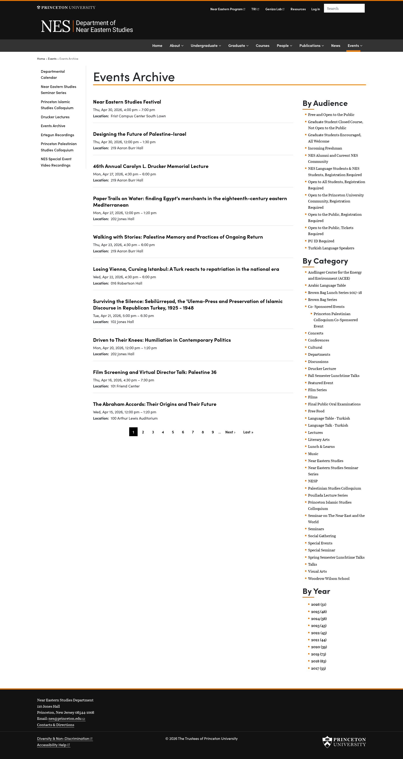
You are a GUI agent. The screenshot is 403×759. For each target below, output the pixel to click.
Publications (309, 45)
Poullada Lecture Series (328, 495)
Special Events (320, 543)
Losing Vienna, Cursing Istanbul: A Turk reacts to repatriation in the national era (186, 268)
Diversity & (63, 738)
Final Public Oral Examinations (334, 404)
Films (312, 397)
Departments (319, 354)
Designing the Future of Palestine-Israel (139, 133)
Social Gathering (322, 535)
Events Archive (53, 125)
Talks (312, 564)
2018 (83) (318, 661)
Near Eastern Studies (325, 460)
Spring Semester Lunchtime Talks (336, 557)
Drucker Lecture (322, 368)
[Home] (86, 28)
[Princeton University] (66, 8)
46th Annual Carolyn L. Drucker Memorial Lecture (150, 165)
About (175, 45)
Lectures (315, 432)
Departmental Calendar (53, 74)
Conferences (318, 340)
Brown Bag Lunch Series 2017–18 (335, 292)
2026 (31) (318, 604)
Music (313, 453)
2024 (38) (319, 618)
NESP (313, 481)
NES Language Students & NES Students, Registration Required (335, 171)
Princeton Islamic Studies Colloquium (57, 104)
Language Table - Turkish (329, 418)
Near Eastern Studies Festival (127, 101)
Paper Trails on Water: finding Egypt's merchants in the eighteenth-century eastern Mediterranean (190, 201)
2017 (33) (318, 668)
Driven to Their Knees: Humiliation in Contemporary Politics (162, 339)
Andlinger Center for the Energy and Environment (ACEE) (335, 275)
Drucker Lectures (55, 116)
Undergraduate (204, 45)
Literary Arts (319, 439)
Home (157, 45)
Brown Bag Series (322, 299)
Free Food (316, 411)
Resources (298, 9)
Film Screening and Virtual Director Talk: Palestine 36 (155, 371)
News (335, 45)
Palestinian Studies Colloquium (334, 488)
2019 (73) (318, 654)
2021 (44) (319, 639)
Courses (262, 45)
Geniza (273, 9)
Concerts (315, 333)
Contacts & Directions (55, 724)
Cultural (315, 347)
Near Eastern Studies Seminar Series (58, 89)
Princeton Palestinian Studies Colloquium (59, 146)
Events (354, 45)
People (283, 45)
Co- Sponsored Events (326, 306)
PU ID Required (321, 241)
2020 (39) (319, 646)
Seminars (316, 528)
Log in (315, 9)
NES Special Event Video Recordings (56, 161)
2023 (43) (319, 625)
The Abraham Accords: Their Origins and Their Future (154, 403)
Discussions (318, 361)
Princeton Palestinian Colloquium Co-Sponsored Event (336, 320)
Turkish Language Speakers (331, 248)
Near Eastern (226, 9)
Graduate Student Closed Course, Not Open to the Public (335, 124)
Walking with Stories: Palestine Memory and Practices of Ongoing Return (178, 236)
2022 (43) (319, 632)
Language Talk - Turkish (328, 425)
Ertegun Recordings (57, 134)
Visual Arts (317, 571)
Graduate (236, 45)
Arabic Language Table (327, 285)
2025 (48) (319, 611)
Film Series (317, 389)
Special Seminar (321, 550)
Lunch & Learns (321, 446)
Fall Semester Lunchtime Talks (333, 375)
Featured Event (320, 382)
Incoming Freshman (325, 148)
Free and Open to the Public (331, 114)
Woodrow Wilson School (329, 578)
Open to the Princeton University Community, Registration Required (336, 201)
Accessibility (51, 744)
